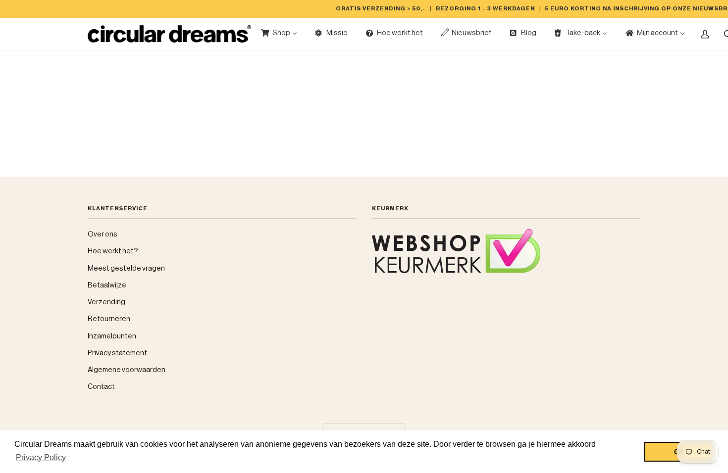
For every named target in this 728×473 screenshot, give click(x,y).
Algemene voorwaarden (126, 370)
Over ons (102, 234)
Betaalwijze (107, 285)
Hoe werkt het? (113, 251)
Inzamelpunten (112, 336)
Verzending (106, 302)
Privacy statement (117, 353)
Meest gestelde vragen (126, 268)
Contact (101, 386)
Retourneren (109, 319)
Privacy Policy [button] (41, 457)
